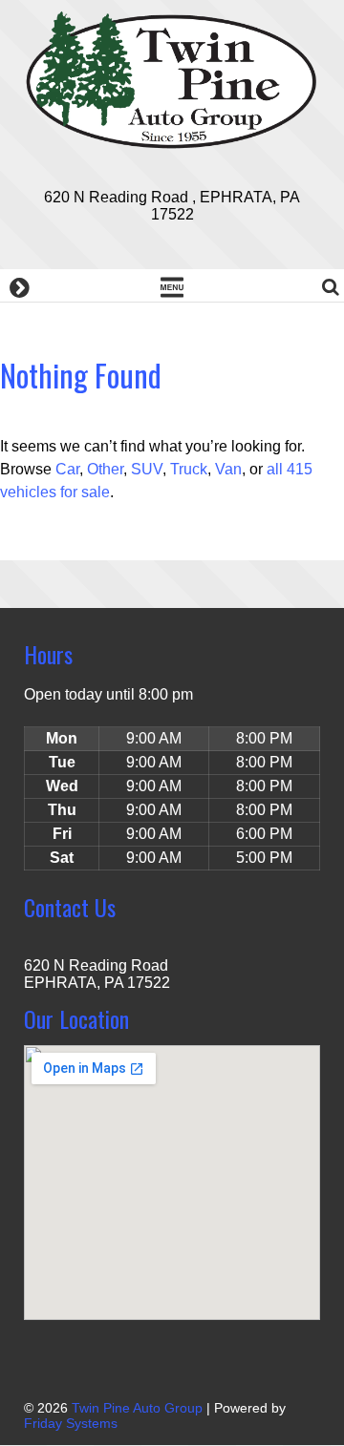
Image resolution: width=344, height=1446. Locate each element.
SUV (146, 469)
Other (105, 469)
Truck (188, 469)
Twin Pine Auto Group (137, 1407)
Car (67, 469)
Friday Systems (71, 1423)
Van (228, 469)
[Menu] (172, 285)
